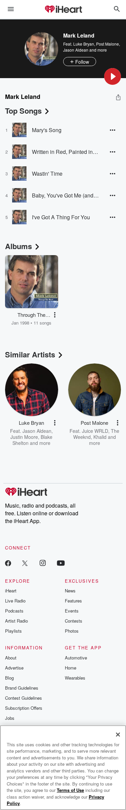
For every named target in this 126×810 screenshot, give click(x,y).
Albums (18, 246)
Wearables (75, 678)
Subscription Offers (23, 708)
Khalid (100, 436)
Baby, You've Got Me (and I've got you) (65, 195)
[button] (112, 76)
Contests (73, 621)
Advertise (14, 667)
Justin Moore (24, 436)
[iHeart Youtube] (61, 563)
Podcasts (14, 611)
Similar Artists (30, 354)
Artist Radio (16, 621)
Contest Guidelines (23, 698)
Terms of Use (70, 790)
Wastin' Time (47, 173)
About (10, 657)
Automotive (76, 657)
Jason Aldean (75, 50)
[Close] (118, 734)
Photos (72, 631)
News (70, 590)
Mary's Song (46, 130)
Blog (9, 678)
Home (70, 667)
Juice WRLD (95, 430)
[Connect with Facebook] (8, 563)
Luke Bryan (83, 44)
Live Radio (15, 600)
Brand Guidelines (21, 688)
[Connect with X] (25, 563)
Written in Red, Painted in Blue (65, 152)
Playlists (13, 631)
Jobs (9, 718)
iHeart (10, 590)
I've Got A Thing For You (61, 217)
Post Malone (107, 44)
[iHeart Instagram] (43, 563)
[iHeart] (63, 9)
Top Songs (23, 110)
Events (72, 611)
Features (73, 600)
